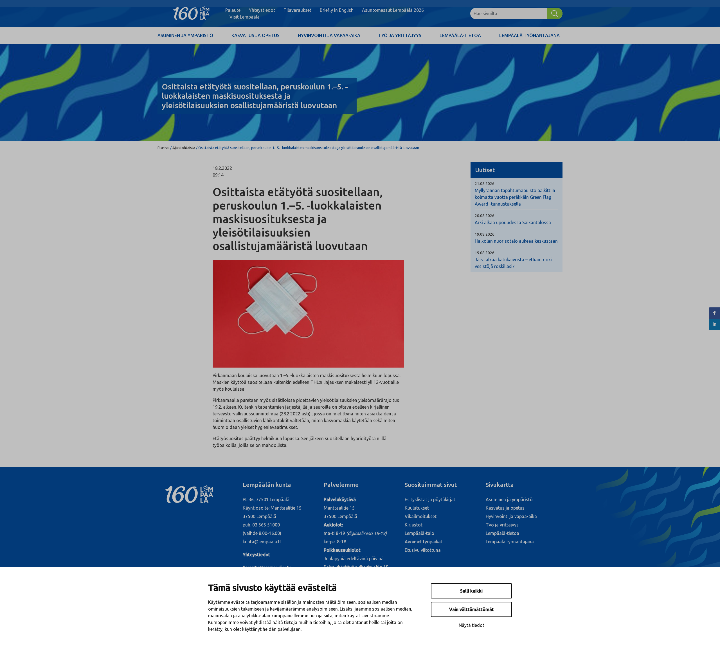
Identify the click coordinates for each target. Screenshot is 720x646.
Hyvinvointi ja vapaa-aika (329, 35)
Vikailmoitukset (420, 516)
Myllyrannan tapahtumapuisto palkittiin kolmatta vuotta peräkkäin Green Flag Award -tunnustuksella (515, 197)
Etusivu (163, 148)
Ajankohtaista (183, 148)
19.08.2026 (484, 234)
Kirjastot (413, 524)
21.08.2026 (484, 183)
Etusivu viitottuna (423, 550)
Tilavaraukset (297, 10)
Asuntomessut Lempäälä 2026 (393, 10)
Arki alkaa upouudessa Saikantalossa (513, 222)
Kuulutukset (417, 507)
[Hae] (554, 13)
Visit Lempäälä (245, 16)
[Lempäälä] (191, 13)
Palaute (232, 10)
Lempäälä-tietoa (460, 35)
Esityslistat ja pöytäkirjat (430, 499)
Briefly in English (337, 10)
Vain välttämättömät (471, 609)
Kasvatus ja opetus (255, 35)
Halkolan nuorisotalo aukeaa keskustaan (516, 241)
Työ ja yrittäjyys (399, 35)
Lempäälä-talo (419, 533)
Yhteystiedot (262, 10)
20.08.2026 (484, 215)
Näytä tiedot (471, 625)
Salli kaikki (471, 590)
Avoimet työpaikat (423, 541)
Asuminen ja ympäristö (185, 35)
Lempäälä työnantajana (529, 35)
